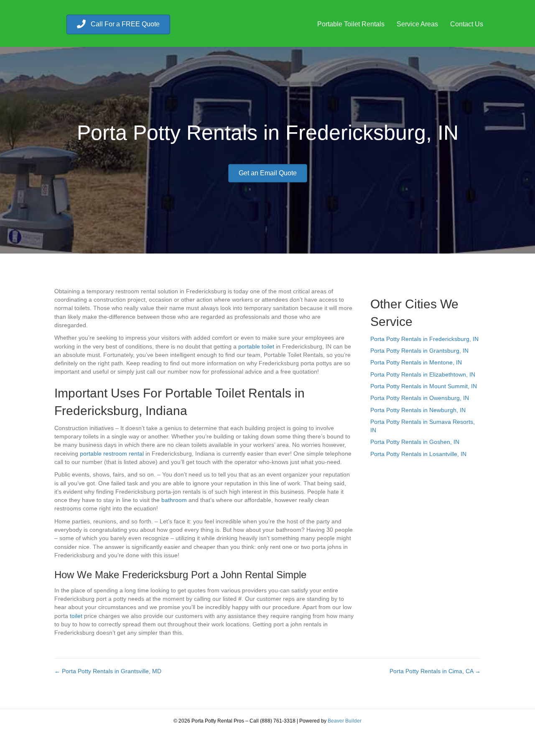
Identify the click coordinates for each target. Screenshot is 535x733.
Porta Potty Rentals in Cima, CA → (435, 671)
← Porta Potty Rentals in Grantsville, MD (107, 671)
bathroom (174, 500)
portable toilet (256, 346)
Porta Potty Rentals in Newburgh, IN (418, 410)
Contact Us (466, 24)
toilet (76, 616)
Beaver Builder (345, 721)
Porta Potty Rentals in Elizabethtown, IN (422, 374)
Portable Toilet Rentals (351, 24)
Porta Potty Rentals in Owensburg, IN (419, 398)
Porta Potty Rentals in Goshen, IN (414, 441)
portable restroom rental (112, 453)
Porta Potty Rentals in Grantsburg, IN (419, 350)
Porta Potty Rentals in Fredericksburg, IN (424, 339)
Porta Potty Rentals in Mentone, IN (416, 362)
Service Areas (417, 24)
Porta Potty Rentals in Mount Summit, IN (423, 386)
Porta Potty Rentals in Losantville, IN (418, 454)
